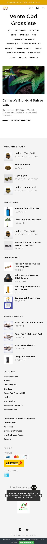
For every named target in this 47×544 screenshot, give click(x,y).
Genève (38, 48)
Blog (13, 35)
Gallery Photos (23, 48)
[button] (31, 8)
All (10, 30)
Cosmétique (12, 44)
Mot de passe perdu (14, 435)
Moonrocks (9, 401)
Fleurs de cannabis (31, 44)
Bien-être (34, 30)
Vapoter (34, 57)
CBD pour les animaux (23, 39)
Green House (10, 385)
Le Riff (12, 57)
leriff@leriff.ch (12, 2)
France (8, 48)
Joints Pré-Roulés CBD (14, 393)
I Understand (26, 542)
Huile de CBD (34, 53)
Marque (22, 57)
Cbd (34, 35)
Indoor (7, 380)
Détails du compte (13, 431)
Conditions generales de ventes (19, 418)
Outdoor (8, 389)
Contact (7, 439)
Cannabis (24, 35)
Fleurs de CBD (11, 376)
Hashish (7, 397)
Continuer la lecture (19, 120)
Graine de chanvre (16, 53)
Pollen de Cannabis (13, 405)
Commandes (10, 422)
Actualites (20, 30)
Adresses (8, 427)
